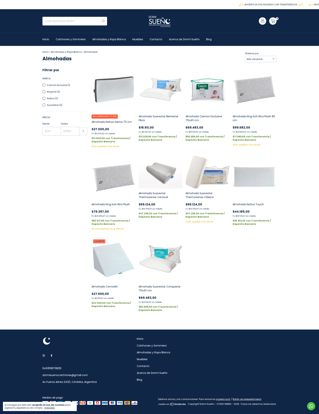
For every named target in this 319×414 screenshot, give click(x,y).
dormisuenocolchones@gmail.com (65, 375)
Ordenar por (251, 53)
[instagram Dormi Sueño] (43, 356)
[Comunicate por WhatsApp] (311, 406)
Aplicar (83, 131)
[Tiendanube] (172, 404)
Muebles (137, 39)
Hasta (64, 123)
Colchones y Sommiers (71, 39)
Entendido (49, 408)
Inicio (45, 39)
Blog (209, 39)
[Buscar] (103, 21)
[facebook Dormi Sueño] (51, 356)
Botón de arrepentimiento (247, 399)
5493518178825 (51, 368)
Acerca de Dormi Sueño (184, 39)
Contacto (156, 39)
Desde (45, 123)
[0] (273, 21)
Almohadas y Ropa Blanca (109, 39)
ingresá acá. (223, 399)
